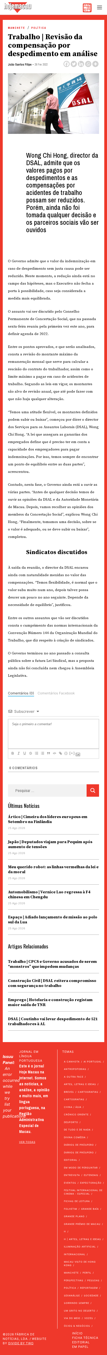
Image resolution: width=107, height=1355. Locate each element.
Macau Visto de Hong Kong (80, 1263)
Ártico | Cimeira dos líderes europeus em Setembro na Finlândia (47, 819)
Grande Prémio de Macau (82, 1224)
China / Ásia (72, 1107)
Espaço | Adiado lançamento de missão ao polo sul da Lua (52, 920)
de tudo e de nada (77, 1129)
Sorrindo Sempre (76, 1303)
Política (38, 28)
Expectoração (91, 1182)
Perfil (87, 1272)
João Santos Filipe (20, 65)
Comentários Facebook (56, 693)
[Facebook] (66, 64)
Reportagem (89, 1287)
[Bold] (12, 753)
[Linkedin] (81, 64)
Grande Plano (74, 1216)
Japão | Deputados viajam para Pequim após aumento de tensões (50, 844)
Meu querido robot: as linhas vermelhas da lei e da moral (53, 869)
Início (77, 1333)
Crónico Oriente (76, 1114)
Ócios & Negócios (77, 1325)
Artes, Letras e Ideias (80, 1084)
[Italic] (18, 753)
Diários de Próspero (79, 1144)
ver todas (27, 1141)
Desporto (71, 1122)
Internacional (74, 1254)
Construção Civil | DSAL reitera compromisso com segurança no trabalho (52, 983)
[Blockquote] (48, 753)
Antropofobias (75, 1069)
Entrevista (72, 1175)
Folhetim (70, 1208)
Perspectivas (73, 1280)
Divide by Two (21, 1343)
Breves (69, 1092)
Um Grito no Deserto (79, 1310)
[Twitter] (74, 64)
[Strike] (30, 753)
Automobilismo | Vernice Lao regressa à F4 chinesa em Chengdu (49, 895)
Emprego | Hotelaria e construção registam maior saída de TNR (50, 1002)
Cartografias (88, 1092)
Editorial (70, 1160)
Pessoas (93, 1280)
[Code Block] (54, 753)
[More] (95, 64)
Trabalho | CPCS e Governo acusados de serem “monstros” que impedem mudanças (52, 964)
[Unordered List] (42, 753)
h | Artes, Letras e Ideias (82, 1239)
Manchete (16, 28)
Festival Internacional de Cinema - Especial (83, 1192)
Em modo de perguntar (81, 1167)
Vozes (88, 1318)
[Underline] (24, 753)
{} (66, 753)
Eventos (70, 1182)
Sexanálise (72, 1295)
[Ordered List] (36, 753)
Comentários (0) (21, 693)
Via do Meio (72, 1318)
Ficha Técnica (85, 1338)
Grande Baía (90, 1208)
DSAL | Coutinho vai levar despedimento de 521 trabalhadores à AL (53, 1021)
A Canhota (72, 1061)
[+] (72, 753)
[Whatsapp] (88, 64)
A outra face (73, 1076)
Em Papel (80, 1347)
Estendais (91, 1175)
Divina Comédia (75, 1137)
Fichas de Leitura (77, 1201)
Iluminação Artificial (80, 1246)
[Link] (60, 753)
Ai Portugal (93, 1061)
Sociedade (91, 1295)
